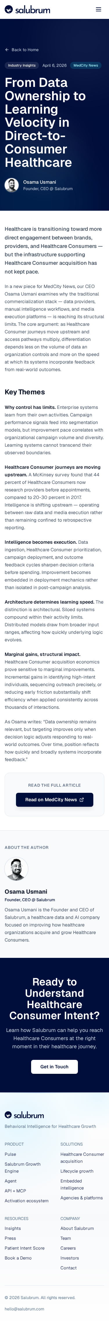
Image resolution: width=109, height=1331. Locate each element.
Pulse (10, 1154)
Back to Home (25, 49)
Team (65, 1238)
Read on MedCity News (51, 800)
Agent (11, 1181)
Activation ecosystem (27, 1200)
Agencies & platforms (81, 1198)
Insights (13, 1228)
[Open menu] (98, 9)
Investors (69, 1258)
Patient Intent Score (24, 1248)
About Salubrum (77, 1228)
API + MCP (15, 1191)
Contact (68, 1268)
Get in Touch (54, 1067)
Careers (68, 1248)
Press (10, 1238)
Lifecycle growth (77, 1171)
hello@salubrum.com (24, 1309)
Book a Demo (18, 1258)
